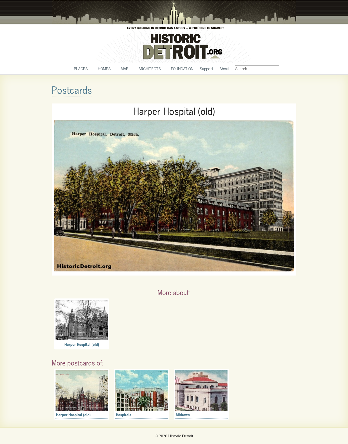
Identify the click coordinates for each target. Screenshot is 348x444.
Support (206, 69)
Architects (150, 69)
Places (81, 69)
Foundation (182, 69)
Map (124, 69)
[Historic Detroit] (174, 31)
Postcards (72, 90)
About (225, 69)
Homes (104, 69)
